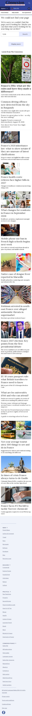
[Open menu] (5, 8)
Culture (5, 585)
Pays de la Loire (7, 559)
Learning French (7, 623)
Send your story (7, 681)
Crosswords (6, 567)
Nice (4, 555)
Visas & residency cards (9, 605)
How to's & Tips (7, 608)
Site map (4, 708)
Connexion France (9, 643)
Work (4, 630)
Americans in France (8, 637)
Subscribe (16, 8)
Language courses (8, 656)
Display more (16, 44)
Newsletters (6, 664)
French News (4, 12)
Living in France (7, 619)
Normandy (6, 544)
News (4, 527)
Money (4, 612)
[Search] (29, 3)
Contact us (6, 671)
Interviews (6, 578)
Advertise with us (7, 678)
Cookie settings (6, 704)
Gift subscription (7, 649)
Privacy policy (6, 696)
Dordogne (5, 551)
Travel (4, 537)
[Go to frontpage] (15, 3)
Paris (4, 541)
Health (5, 615)
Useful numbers (7, 685)
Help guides (6, 653)
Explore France (7, 571)
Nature (5, 582)
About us (5, 667)
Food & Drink (6, 575)
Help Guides (15, 12)
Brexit (4, 626)
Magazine (6, 565)
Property (5, 598)
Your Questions (26, 12)
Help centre (6, 674)
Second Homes (7, 601)
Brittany (5, 548)
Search (25, 34)
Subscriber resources (8, 660)
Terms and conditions (8, 700)
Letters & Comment (8, 534)
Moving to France (7, 633)
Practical (6, 591)
